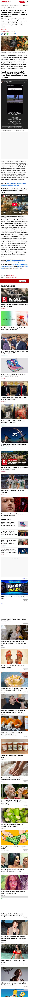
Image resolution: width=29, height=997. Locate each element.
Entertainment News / (8, 5)
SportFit (2, 494)
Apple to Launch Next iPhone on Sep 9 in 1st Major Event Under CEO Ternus (13, 375)
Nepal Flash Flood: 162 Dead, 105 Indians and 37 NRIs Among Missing (14, 305)
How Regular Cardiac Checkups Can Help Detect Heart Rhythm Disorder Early (14, 328)
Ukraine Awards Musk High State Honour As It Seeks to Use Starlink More (14, 445)
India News (3, 308)
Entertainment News (5, 31)
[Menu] (27, 2)
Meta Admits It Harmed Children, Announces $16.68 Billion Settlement (13, 514)
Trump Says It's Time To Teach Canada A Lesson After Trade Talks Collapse (14, 398)
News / (2, 5)
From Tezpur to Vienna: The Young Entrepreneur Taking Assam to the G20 (14, 352)
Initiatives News (4, 355)
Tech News (3, 378)
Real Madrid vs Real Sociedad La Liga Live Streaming (12, 491)
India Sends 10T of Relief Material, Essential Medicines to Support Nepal (13, 421)
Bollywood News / (18, 5)
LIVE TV (23, 1)
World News (3, 401)
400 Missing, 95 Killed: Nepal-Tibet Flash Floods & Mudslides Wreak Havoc (14, 468)
